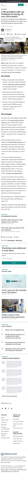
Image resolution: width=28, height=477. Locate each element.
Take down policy (21, 469)
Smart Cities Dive (17, 438)
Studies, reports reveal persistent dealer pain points (13, 316)
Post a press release (12, 396)
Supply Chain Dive (18, 441)
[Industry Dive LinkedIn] (2, 408)
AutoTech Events (5, 438)
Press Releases (5, 431)
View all (4, 396)
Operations (19, 240)
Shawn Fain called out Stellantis (16, 84)
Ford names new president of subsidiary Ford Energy (15, 343)
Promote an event (18, 428)
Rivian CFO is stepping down (14, 330)
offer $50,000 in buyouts (15, 142)
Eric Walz (4, 223)
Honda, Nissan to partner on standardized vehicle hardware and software (14, 336)
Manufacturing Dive (18, 436)
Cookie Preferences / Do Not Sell (10, 471)
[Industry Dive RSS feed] (11, 408)
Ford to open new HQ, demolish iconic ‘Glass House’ (14, 291)
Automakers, (11, 240)
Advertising (16, 419)
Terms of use (12, 469)
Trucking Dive (16, 443)
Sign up (20, 4)
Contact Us (4, 422)
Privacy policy (4, 469)
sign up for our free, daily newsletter (11, 72)
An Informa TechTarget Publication (14, 1)
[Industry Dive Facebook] (5, 408)
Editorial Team (5, 420)
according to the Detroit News (14, 173)
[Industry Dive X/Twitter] (8, 408)
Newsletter (4, 424)
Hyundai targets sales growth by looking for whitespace (15, 349)
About (2, 417)
